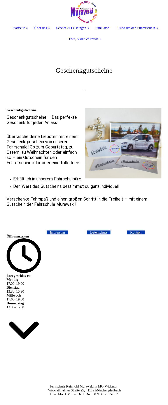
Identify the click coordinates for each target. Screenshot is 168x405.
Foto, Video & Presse (83, 39)
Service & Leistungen (71, 28)
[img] (84, 65)
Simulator (102, 28)
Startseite (18, 28)
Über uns (40, 28)
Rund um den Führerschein (136, 28)
